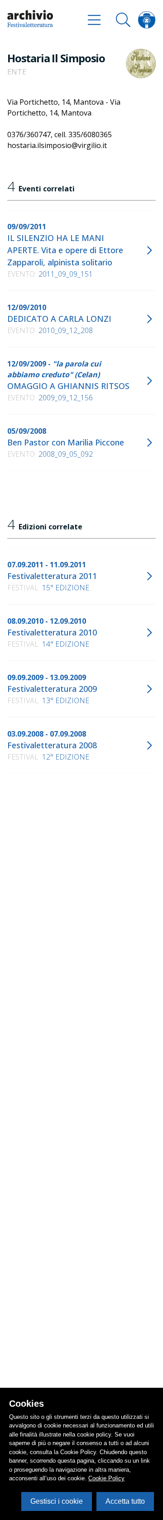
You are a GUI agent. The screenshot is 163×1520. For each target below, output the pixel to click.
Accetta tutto (125, 1501)
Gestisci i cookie (56, 1501)
